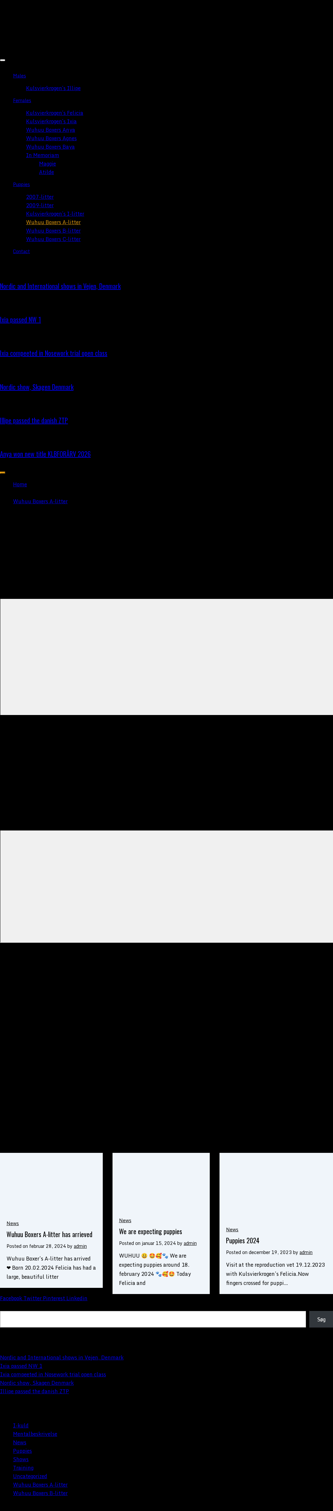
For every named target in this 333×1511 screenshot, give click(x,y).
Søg (4, 1306)
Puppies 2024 (243, 1240)
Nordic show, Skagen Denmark (36, 387)
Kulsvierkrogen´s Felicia (54, 113)
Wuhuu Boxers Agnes (51, 138)
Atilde (46, 172)
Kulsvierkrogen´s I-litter (55, 213)
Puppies (21, 184)
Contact (21, 251)
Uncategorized (30, 1476)
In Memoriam (42, 155)
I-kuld (21, 1425)
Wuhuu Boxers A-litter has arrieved (49, 1234)
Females (22, 100)
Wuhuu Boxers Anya (50, 130)
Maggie (47, 163)
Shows (21, 1459)
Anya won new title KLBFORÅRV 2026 (45, 454)
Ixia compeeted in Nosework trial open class (53, 353)
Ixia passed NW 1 (20, 319)
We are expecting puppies (150, 1231)
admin (80, 1246)
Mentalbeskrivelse (35, 1434)
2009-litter (40, 205)
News (13, 1223)
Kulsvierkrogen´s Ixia (51, 121)
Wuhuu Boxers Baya (50, 146)
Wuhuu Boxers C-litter (53, 239)
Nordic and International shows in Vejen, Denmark (60, 286)
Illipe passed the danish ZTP (34, 420)
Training (23, 1468)
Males (19, 75)
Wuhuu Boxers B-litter (53, 230)
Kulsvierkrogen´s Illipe (53, 88)
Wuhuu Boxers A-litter (53, 222)
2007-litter (40, 197)
